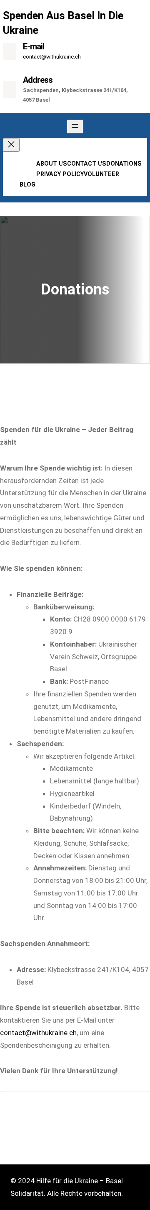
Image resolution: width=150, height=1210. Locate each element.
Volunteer (101, 174)
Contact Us (86, 163)
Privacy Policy (60, 174)
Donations (124, 163)
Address (37, 80)
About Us (51, 163)
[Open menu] (75, 126)
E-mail (33, 46)
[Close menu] (11, 145)
